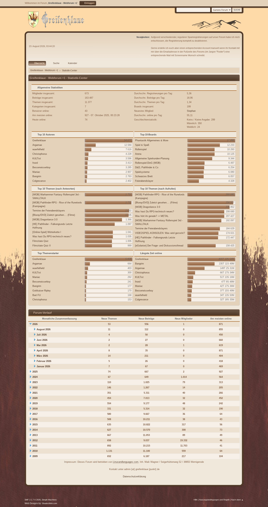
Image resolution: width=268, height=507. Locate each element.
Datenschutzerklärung (134, 476)
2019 (35, 403)
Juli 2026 (42, 334)
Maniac (36, 172)
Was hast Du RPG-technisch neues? (51, 236)
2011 (34, 445)
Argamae (37, 145)
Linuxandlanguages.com (125, 462)
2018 (35, 408)
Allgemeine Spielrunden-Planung (152, 158)
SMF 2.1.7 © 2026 (33, 500)
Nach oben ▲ (237, 500)
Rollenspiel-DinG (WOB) (147, 162)
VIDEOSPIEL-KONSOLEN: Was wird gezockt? (160, 233)
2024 (35, 377)
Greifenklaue (39, 140)
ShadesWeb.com (49, 503)
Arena (138, 154)
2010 (35, 451)
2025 (35, 371)
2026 (35, 324)
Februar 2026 (44, 361)
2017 (35, 414)
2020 (35, 398)
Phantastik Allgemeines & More (151, 140)
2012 (35, 440)
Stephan (191, 111)
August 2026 (44, 329)
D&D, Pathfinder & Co (146, 167)
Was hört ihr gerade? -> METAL (151, 216)
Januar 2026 (43, 366)
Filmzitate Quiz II (41, 245)
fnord (35, 162)
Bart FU (36, 295)
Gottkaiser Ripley (41, 290)
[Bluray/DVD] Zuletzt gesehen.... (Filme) (53, 215)
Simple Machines (49, 500)
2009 (35, 456)
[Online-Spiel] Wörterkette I (46, 232)
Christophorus (39, 154)
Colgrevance (39, 181)
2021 (35, 392)
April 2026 (42, 350)
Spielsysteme (142, 172)
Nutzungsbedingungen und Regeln (214, 500)
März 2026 (42, 355)
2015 (35, 424)
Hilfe (195, 500)
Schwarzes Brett (144, 176)
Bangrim (36, 176)
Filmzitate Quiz (40, 241)
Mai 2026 (41, 345)
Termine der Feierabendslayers (48, 210)
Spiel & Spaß (142, 145)
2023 (35, 382)
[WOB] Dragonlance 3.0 (44, 219)
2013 (35, 435)
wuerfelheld (38, 149)
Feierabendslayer (144, 181)
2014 (35, 429)
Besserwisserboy (41, 167)
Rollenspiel (141, 149)
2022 (35, 387)
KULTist (36, 158)
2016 (35, 419)
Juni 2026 (42, 340)
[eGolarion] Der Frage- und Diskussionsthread (159, 245)
